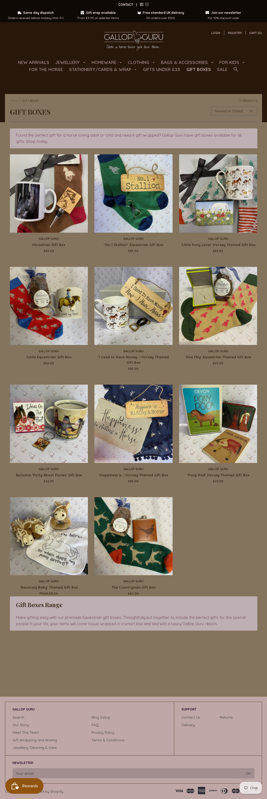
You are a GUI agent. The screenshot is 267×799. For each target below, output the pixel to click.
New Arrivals (33, 62)
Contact (125, 5)
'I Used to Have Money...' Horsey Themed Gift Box (133, 360)
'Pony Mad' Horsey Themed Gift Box (218, 475)
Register (235, 33)
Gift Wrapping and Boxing (35, 740)
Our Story (21, 724)
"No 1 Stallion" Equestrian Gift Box (133, 245)
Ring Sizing (101, 717)
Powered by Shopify (46, 791)
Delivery (188, 724)
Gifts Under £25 (161, 69)
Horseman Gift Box (48, 245)
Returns (226, 717)
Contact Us (190, 717)
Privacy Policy (103, 732)
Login (215, 33)
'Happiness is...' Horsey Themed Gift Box (133, 475)
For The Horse (46, 69)
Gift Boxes (198, 69)
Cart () (255, 33)
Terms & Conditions (108, 740)
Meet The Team (26, 732)
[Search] (236, 71)
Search (18, 717)
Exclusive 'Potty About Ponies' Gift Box (49, 475)
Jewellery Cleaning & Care (35, 747)
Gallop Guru (49, 238)
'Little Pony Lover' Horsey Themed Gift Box (218, 245)
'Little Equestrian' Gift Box (48, 357)
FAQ (95, 724)
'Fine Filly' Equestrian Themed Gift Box (218, 357)
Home (14, 101)
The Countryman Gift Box (133, 587)
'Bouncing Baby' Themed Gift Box (49, 587)
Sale (222, 69)
